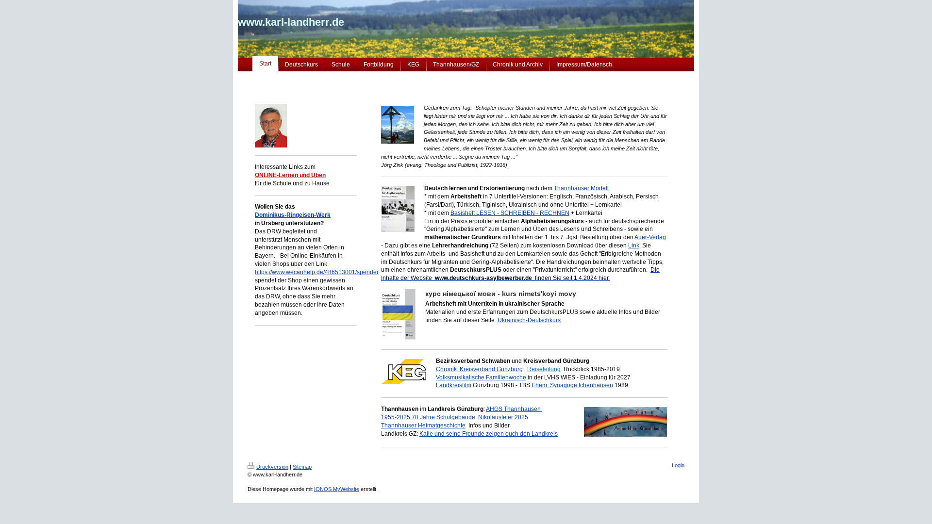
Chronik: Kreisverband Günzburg (479, 369)
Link (633, 245)
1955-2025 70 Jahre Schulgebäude (428, 417)
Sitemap (302, 467)
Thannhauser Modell (581, 188)
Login (678, 465)
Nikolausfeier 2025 (503, 417)
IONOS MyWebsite (336, 489)
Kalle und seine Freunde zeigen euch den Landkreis (488, 433)
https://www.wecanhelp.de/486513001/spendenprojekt (326, 272)
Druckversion (272, 467)
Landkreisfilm (453, 385)
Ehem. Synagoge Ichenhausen (572, 385)
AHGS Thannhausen (514, 409)
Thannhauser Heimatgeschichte (423, 425)
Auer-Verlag (650, 237)
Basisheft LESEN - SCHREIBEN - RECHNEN (509, 213)
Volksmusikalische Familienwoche (481, 377)
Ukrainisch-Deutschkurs (529, 320)
